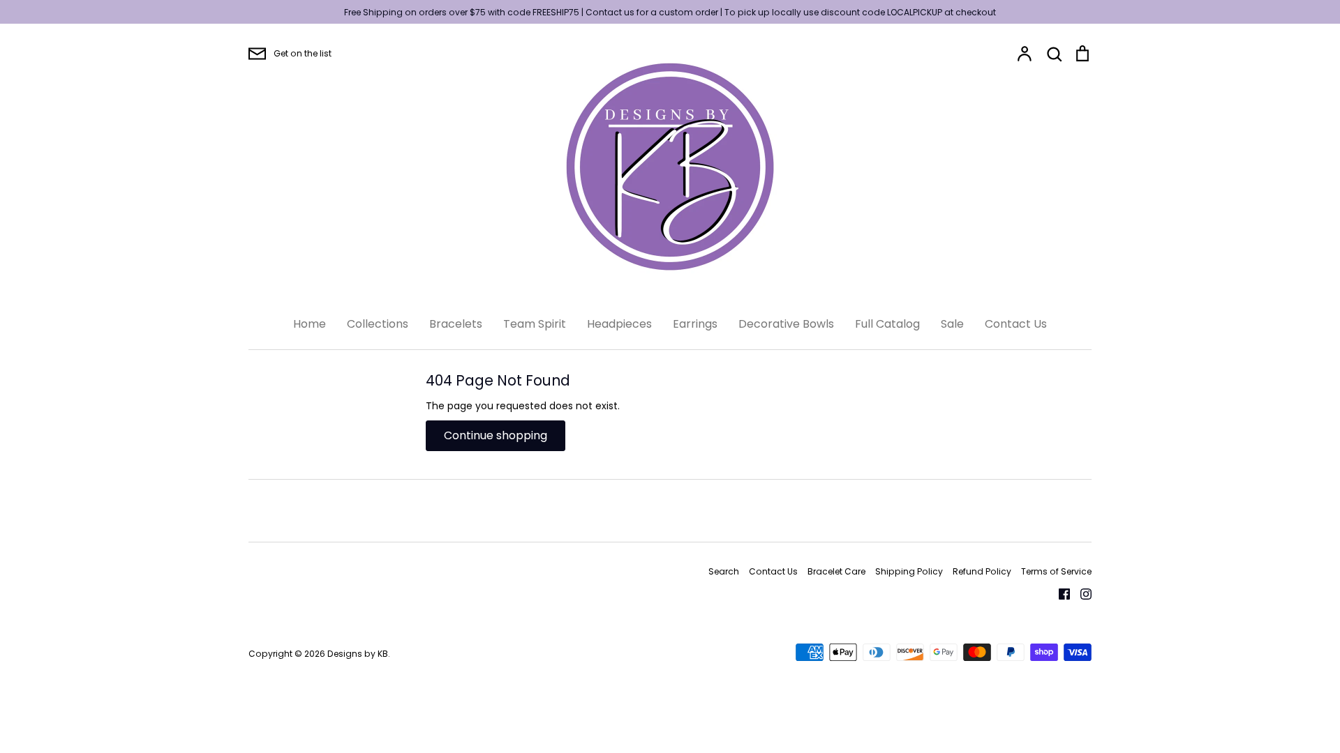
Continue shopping (495, 435)
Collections (377, 324)
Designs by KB (357, 654)
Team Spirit (534, 324)
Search (723, 571)
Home (309, 324)
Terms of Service (1056, 571)
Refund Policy (982, 571)
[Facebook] (1059, 593)
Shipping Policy (909, 571)
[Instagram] (1081, 593)
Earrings (695, 324)
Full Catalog (887, 324)
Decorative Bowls (786, 324)
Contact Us (1016, 324)
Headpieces (619, 324)
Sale (952, 324)
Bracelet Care (836, 571)
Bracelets (455, 324)
